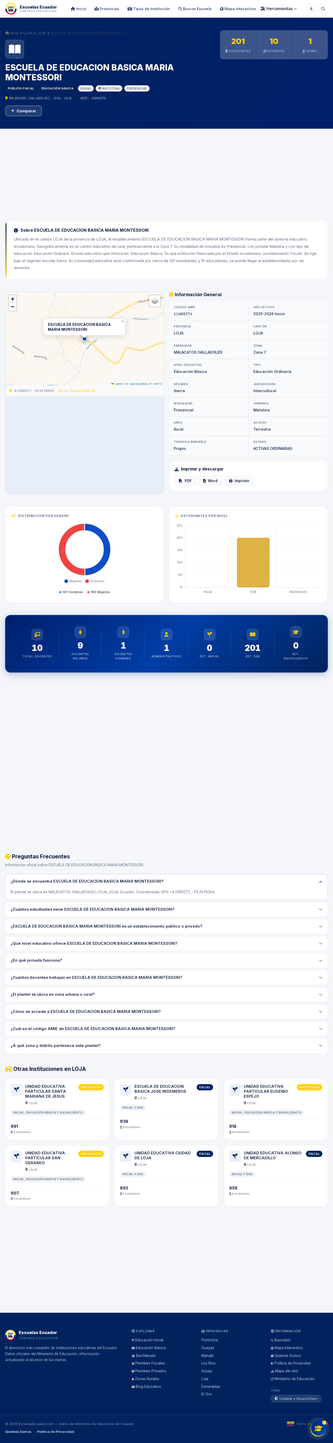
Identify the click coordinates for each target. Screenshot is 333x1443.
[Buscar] (323, 9)
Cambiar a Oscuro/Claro (298, 1399)
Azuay (206, 1371)
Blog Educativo (148, 1386)
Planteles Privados (150, 1371)
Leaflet (118, 383)
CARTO (157, 383)
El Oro (206, 1394)
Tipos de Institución (151, 9)
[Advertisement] (166, 171)
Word (212, 481)
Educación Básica (151, 1348)
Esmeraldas (210, 1386)
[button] (84, 338)
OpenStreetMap (138, 383)
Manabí (207, 1356)
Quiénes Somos (287, 1356)
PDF (188, 481)
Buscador (282, 1340)
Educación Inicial (149, 1340)
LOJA (27, 33)
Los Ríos (208, 1363)
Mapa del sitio (286, 1371)
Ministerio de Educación (294, 1379)
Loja (204, 1379)
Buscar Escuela (197, 9)
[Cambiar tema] (311, 9)
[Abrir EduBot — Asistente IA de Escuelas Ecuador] (318, 1428)
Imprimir (242, 481)
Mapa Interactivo (239, 9)
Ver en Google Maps (75, 391)
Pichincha (209, 1340)
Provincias (109, 9)
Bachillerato (146, 1356)
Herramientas (279, 8)
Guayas (207, 1348)
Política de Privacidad (292, 1363)
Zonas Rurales (147, 1379)
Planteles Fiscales (150, 1363)
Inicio (80, 9)
